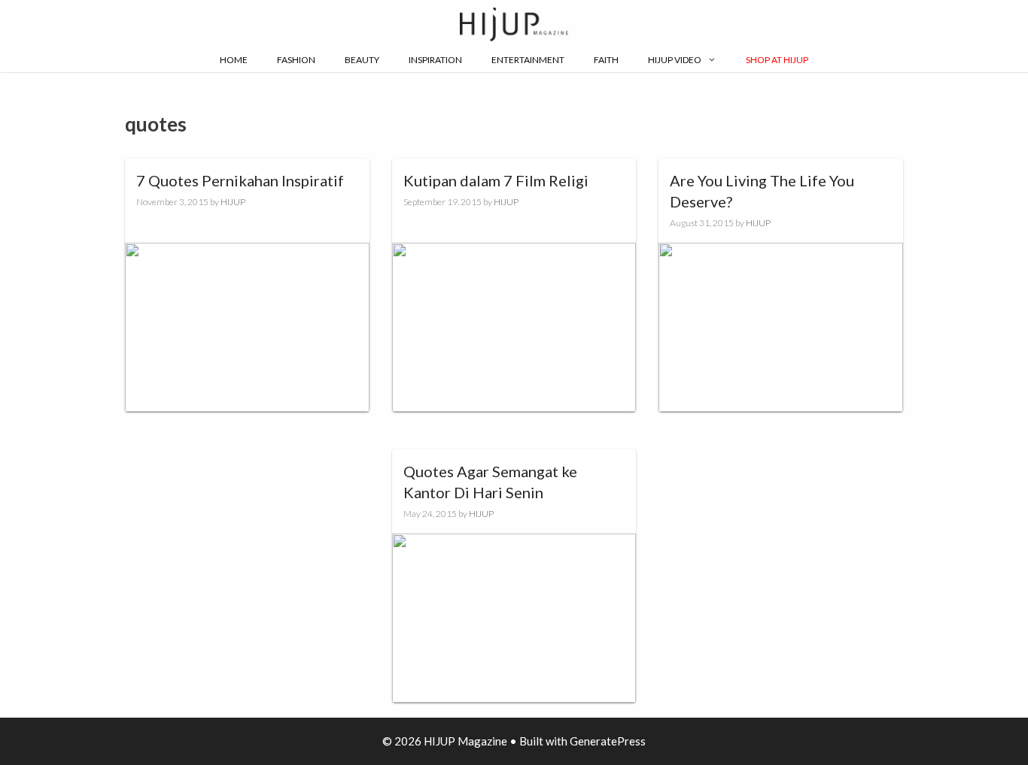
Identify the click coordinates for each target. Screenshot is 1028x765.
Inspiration (435, 59)
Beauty (362, 59)
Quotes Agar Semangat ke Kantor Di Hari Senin (490, 481)
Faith (606, 59)
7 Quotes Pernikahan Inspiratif (240, 180)
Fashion (296, 59)
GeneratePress (608, 741)
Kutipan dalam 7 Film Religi (496, 180)
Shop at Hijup (777, 59)
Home (234, 59)
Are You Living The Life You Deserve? (762, 190)
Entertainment (527, 59)
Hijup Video (674, 59)
